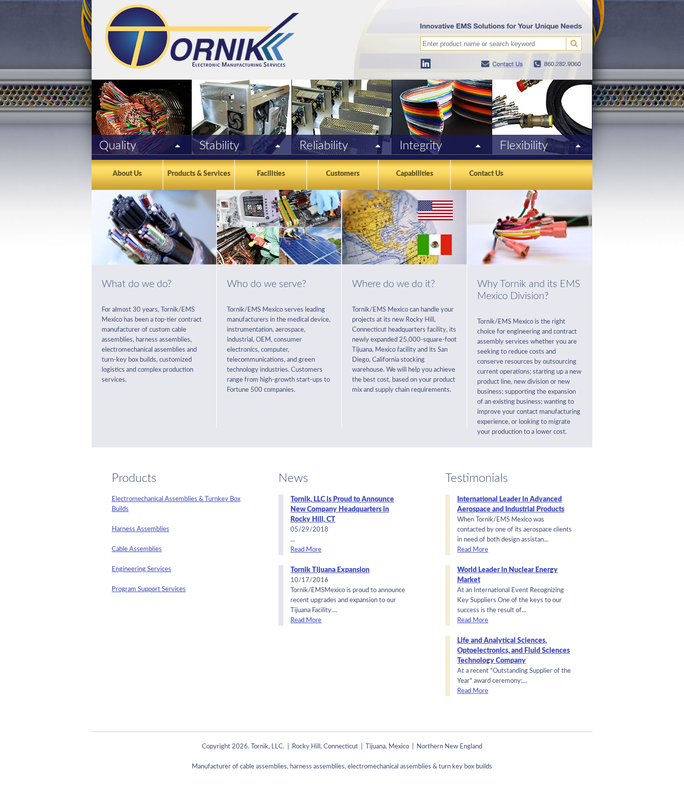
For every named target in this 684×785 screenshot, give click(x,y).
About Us (127, 173)
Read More (305, 550)
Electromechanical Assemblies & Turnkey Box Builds (176, 504)
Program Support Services (149, 589)
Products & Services (198, 173)
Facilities (271, 173)
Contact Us (486, 173)
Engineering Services (141, 569)
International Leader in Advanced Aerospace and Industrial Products (510, 504)
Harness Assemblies (140, 529)
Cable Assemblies (137, 549)
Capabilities (414, 173)
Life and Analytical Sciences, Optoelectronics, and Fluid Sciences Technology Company (513, 650)
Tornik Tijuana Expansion (330, 570)
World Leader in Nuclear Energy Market (507, 575)
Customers (343, 173)
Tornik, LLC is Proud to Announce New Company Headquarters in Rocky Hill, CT (342, 509)
